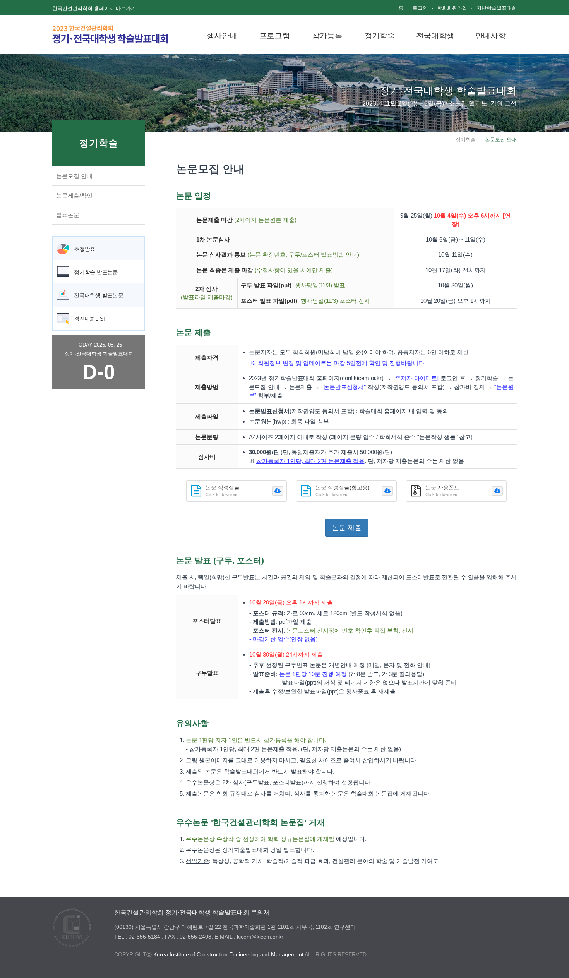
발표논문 (67, 214)
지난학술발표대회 (496, 8)
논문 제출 (347, 528)
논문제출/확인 (74, 195)
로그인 (420, 8)
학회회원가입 (452, 8)
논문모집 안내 (74, 176)
